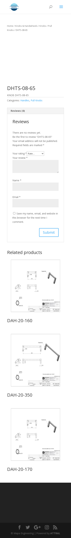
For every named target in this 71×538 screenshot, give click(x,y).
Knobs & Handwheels (26, 25)
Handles (24, 100)
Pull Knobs (36, 100)
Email (16, 197)
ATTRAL (55, 533)
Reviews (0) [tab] (18, 110)
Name (16, 180)
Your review (20, 157)
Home (10, 25)
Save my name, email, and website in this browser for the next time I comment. (35, 217)
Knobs (42, 25)
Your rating (19, 153)
